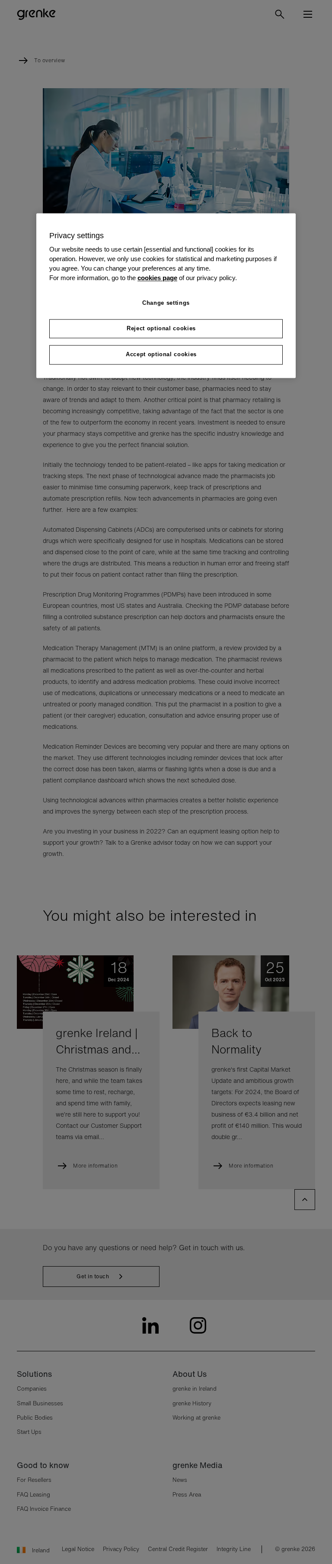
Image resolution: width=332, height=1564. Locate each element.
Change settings (166, 303)
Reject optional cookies (161, 329)
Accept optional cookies (161, 354)
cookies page (157, 278)
